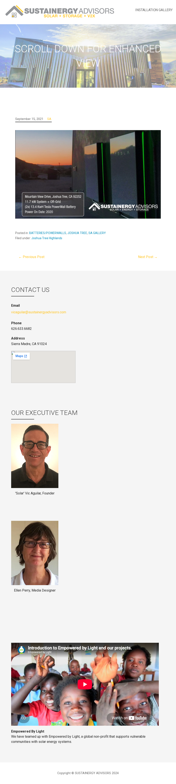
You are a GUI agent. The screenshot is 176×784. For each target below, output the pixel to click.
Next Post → (148, 257)
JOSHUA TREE (77, 233)
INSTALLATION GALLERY (154, 10)
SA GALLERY (97, 233)
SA (49, 119)
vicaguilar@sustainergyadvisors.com (38, 312)
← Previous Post (31, 257)
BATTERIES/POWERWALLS (47, 233)
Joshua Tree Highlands (46, 238)
